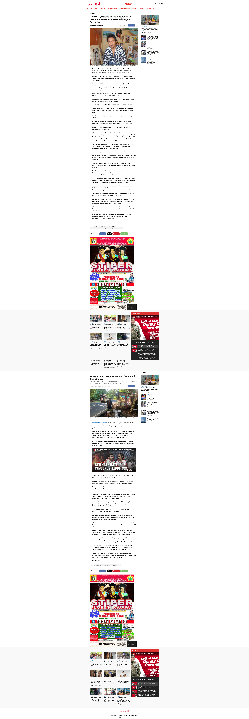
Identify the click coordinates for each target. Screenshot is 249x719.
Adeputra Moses (93, 330)
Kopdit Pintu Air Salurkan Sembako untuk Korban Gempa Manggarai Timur (153, 37)
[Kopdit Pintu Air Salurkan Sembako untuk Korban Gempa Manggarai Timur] (143, 37)
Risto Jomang (106, 347)
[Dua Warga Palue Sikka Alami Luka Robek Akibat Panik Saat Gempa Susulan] (143, 52)
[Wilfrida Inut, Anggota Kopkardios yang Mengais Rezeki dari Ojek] (96, 318)
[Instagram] (157, 4)
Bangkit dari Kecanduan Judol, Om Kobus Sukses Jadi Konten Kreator (110, 344)
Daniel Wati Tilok (102, 226)
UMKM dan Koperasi (144, 26)
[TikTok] (160, 4)
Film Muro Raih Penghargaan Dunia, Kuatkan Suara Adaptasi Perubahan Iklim (123, 362)
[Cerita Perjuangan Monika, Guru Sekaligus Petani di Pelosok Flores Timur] (110, 318)
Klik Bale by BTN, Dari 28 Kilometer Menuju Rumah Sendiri (122, 326)
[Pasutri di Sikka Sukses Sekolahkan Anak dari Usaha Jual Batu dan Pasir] (96, 336)
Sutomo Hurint (92, 365)
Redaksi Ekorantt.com (98, 25)
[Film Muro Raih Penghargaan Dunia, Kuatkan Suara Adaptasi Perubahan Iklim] (123, 354)
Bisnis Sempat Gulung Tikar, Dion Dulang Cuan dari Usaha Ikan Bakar (123, 344)
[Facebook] (155, 4)
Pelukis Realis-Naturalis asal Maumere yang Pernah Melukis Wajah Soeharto (104, 228)
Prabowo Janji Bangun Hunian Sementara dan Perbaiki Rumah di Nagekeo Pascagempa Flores (152, 45)
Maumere (113, 226)
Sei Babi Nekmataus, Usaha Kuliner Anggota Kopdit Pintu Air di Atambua (149, 29)
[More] (137, 25)
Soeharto (120, 228)
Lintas (148, 41)
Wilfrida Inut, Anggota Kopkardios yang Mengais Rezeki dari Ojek (95, 326)
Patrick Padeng (143, 32)
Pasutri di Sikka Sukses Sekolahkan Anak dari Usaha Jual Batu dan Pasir (95, 344)
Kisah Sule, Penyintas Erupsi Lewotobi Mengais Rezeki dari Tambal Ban (95, 362)
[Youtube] (162, 4)
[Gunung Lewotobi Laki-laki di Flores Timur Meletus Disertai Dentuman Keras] (143, 60)
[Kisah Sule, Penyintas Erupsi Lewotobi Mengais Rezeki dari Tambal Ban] (96, 354)
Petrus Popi (92, 348)
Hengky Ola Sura (120, 328)
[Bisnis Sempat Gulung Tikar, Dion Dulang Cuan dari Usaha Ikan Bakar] (123, 336)
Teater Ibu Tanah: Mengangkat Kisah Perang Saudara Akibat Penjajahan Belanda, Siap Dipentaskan (110, 363)
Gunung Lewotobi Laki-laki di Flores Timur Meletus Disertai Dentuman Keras (152, 61)
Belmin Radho (119, 347)
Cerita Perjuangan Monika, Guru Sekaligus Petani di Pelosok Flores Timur (110, 326)
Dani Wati (96, 226)
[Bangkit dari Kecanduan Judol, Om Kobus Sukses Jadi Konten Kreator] (110, 336)
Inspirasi (92, 13)
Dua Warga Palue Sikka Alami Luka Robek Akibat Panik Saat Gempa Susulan (153, 53)
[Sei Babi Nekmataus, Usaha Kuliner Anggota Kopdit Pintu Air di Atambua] (150, 20)
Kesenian (108, 226)
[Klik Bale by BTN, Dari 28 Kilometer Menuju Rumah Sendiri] (123, 318)
